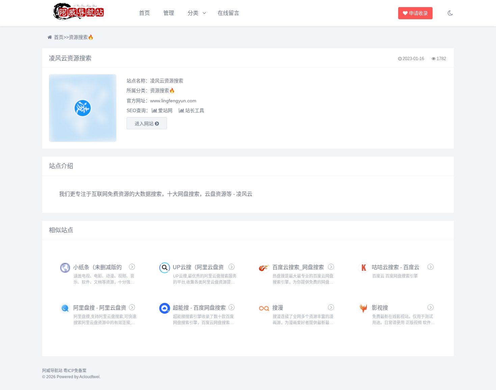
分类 (193, 13)
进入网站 (145, 123)
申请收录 (418, 13)
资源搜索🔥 (81, 37)
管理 (168, 13)
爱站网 (165, 110)
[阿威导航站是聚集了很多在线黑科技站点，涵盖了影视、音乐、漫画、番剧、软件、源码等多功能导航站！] (79, 13)
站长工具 (194, 110)
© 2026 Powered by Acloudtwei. (71, 376)
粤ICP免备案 (74, 370)
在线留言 (228, 13)
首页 (144, 13)
